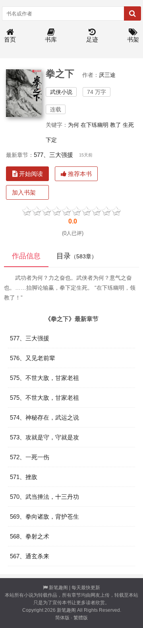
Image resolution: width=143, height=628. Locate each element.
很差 (27, 211)
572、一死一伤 (29, 457)
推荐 (106, 211)
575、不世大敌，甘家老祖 (44, 377)
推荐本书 (79, 173)
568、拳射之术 (29, 536)
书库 (51, 39)
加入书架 (24, 192)
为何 (73, 125)
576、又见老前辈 (32, 358)
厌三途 (107, 75)
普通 (47, 211)
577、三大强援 (53, 154)
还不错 (86, 211)
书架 (133, 39)
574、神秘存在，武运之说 (44, 417)
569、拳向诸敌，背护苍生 (44, 516)
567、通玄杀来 (29, 556)
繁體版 (80, 617)
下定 (51, 140)
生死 (128, 125)
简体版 (62, 617)
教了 (115, 125)
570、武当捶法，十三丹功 (44, 496)
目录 (76, 256)
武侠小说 (61, 92)
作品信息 (26, 256)
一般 (67, 211)
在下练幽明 (94, 125)
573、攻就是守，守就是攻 (44, 437)
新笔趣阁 (58, 587)
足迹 (92, 39)
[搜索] (132, 13)
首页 (10, 39)
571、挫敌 (23, 476)
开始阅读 (30, 173)
